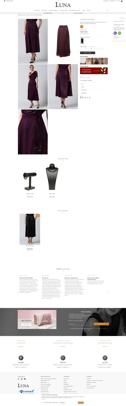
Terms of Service (103, 328)
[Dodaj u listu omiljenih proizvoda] (41, 194)
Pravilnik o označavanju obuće (71, 393)
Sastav (82, 87)
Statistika (50, 402)
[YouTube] (25, 379)
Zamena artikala (44, 391)
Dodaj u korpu (87, 53)
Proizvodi (28, 15)
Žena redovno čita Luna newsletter (105, 364)
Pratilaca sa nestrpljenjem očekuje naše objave (63, 364)
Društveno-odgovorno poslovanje (95, 380)
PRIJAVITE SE (101, 324)
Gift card (66, 388)
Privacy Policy (95, 328)
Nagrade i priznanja (91, 382)
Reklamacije (43, 382)
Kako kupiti (66, 378)
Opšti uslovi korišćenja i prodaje (48, 378)
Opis (82, 84)
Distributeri (66, 384)
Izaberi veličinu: (83, 46)
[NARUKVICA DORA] (29, 177)
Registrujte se (113, 1)
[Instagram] (21, 379)
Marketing (56, 402)
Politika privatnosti (45, 380)
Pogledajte (21, 346)
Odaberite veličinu (68, 389)
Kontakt (88, 384)
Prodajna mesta (90, 388)
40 (91, 48)
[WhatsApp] (85, 97)
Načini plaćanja (44, 388)
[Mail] (89, 97)
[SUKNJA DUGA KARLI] (29, 229)
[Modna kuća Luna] (63, 4)
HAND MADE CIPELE (48, 13)
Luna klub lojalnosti (68, 386)
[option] (48, 13)
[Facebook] (80, 97)
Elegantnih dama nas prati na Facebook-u (21, 364)
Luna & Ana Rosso (78, 13)
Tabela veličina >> (117, 25)
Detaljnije (44, 399)
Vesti (65, 380)
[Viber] (87, 97)
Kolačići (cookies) (45, 393)
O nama (89, 378)
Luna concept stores (91, 386)
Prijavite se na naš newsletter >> (105, 367)
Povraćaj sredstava (45, 386)
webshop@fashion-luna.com (118, 38)
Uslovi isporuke (44, 389)
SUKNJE (32, 15)
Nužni (45, 402)
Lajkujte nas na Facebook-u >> (21, 367)
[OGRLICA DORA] (52, 177)
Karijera (65, 382)
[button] (107, 10)
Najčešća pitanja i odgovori (70, 391)
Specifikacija (84, 90)
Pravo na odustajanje (46, 384)
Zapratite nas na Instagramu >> (63, 367)
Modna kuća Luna (21, 15)
